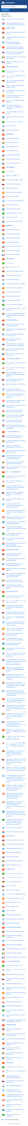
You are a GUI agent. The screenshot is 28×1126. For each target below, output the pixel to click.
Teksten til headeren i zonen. (13, 902)
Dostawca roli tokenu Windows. (14, 1001)
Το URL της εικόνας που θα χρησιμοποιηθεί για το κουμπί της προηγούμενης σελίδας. (15, 505)
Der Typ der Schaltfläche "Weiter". (14, 179)
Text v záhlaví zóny (11, 885)
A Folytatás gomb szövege (13, 233)
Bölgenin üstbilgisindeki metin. (13, 852)
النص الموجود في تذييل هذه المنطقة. (14, 873)
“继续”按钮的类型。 (11, 167)
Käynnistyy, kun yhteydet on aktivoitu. (16, 1038)
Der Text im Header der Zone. (13, 881)
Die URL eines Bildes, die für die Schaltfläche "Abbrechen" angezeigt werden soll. (15, 374)
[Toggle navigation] (25, 2)
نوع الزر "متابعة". (10, 171)
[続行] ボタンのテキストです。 (13, 267)
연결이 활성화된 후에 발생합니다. (14, 1085)
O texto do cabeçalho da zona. (14, 914)
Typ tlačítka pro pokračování (13, 184)
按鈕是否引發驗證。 (11, 28)
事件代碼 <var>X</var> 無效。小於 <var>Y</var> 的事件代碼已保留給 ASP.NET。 (15, 669)
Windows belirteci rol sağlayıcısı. (14, 944)
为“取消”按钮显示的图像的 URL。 (14, 358)
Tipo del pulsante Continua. (13, 159)
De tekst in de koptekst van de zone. (15, 831)
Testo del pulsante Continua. (13, 250)
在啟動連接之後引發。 (11, 1024)
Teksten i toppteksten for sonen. (14, 840)
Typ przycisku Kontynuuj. (12, 204)
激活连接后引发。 (10, 1062)
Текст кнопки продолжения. (13, 246)
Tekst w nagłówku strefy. (12, 906)
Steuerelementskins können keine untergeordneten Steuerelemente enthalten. (14, 607)
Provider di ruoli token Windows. (14, 953)
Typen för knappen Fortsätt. (13, 209)
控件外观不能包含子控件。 (12, 591)
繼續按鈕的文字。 (10, 225)
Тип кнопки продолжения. (13, 155)
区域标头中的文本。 (11, 869)
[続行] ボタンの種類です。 (12, 175)
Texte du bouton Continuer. (13, 254)
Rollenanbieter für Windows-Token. (15, 974)
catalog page (6, 1119)
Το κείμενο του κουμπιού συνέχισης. (15, 283)
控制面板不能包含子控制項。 (13, 549)
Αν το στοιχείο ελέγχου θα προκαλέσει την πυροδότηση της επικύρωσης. (14, 107)
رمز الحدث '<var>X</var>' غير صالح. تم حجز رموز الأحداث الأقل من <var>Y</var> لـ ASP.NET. (15, 738)
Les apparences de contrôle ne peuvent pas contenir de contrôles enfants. (15, 586)
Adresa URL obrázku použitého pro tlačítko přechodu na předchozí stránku (15, 494)
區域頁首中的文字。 (11, 836)
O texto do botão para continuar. (14, 304)
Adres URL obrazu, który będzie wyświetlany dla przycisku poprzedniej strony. (16, 528)
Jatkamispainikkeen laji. (12, 146)
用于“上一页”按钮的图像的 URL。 (14, 471)
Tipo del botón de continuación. (14, 192)
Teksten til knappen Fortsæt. (13, 292)
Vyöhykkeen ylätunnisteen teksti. (14, 848)
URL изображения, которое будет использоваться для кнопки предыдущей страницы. (15, 457)
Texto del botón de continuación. (14, 287)
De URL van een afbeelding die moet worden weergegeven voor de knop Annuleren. (15, 315)
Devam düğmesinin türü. (12, 150)
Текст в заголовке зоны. (12, 856)
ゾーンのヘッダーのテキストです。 (15, 877)
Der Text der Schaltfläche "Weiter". (15, 271)
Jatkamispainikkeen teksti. (13, 238)
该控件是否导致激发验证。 (12, 66)
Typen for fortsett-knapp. (12, 138)
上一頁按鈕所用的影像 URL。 (13, 431)
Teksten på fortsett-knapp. (13, 229)
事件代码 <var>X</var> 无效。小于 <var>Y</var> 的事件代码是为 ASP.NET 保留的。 (16, 731)
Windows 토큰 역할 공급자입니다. (14, 983)
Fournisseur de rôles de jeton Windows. (16, 957)
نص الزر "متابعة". (10, 263)
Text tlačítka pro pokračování (13, 275)
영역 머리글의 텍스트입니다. (13, 889)
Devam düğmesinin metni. (12, 242)
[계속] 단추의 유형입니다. (12, 188)
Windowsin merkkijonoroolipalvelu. (14, 940)
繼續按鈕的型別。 (10, 134)
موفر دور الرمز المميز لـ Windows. (14, 965)
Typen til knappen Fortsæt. (13, 196)
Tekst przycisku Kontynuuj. (13, 296)
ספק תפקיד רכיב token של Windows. (15, 919)
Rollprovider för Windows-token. (14, 1005)
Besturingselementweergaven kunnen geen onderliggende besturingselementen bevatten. (15, 544)
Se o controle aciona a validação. (14, 121)
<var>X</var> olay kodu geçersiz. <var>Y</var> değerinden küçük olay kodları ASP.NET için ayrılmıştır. (15, 700)
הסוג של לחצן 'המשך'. (11, 125)
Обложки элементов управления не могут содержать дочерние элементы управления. (15, 575)
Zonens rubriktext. (10, 910)
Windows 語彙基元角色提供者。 (14, 927)
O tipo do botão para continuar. (14, 213)
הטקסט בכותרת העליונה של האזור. (14, 827)
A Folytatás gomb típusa (12, 142)
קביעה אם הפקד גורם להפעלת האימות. (15, 19)
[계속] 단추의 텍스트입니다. (13, 279)
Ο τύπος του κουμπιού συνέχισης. (15, 200)
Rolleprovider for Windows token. (14, 997)
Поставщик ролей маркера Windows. (16, 948)
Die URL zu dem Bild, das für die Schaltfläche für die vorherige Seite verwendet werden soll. (15, 487)
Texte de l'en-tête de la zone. (13, 865)
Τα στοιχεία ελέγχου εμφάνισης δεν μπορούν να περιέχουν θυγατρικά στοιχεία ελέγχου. (15, 623)
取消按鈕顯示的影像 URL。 (12, 320)
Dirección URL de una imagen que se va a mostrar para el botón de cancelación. (15, 395)
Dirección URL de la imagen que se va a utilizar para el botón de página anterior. (15, 512)
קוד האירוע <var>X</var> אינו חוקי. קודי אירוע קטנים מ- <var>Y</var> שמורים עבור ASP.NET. (15, 654)
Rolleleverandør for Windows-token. (15, 931)
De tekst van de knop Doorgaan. (14, 221)
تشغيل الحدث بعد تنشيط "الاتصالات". (14, 1066)
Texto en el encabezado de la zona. (15, 898)
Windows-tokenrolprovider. (13, 923)
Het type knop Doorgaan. (12, 130)
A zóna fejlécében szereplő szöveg (15, 844)
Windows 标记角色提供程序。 (13, 961)
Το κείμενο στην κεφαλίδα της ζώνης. (16, 894)
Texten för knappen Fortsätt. (13, 300)
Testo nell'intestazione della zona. (14, 860)
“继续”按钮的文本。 (11, 258)
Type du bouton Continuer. (13, 163)
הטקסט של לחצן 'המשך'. (12, 217)
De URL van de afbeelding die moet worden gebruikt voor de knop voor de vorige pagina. (16, 426)
